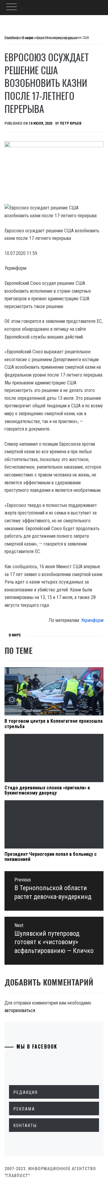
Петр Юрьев (70, 123)
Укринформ (92, 620)
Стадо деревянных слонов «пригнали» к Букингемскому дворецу (47, 790)
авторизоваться (19, 1010)
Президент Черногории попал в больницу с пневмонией (50, 856)
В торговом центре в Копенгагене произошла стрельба (53, 723)
